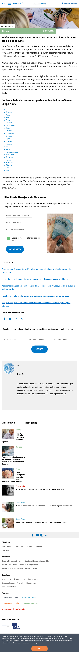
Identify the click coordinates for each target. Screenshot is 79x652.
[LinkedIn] (46, 535)
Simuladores (31, 583)
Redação (20, 374)
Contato (39, 547)
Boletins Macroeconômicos (11, 561)
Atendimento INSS (31, 579)
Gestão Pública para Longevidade (25, 565)
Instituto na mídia (27, 547)
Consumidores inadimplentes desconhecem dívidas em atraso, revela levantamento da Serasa (13, 460)
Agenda (16, 547)
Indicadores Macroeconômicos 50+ (36, 561)
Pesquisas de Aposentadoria (12, 568)
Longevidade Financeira (30, 603)
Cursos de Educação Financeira (13, 583)
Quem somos (6, 547)
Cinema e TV (20, 486)
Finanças (19, 430)
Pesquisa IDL (6, 565)
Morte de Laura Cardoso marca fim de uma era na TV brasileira (40, 489)
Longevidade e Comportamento (13, 609)
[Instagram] (42, 535)
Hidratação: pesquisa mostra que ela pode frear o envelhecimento (41, 522)
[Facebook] (33, 535)
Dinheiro (5, 31)
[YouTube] (37, 535)
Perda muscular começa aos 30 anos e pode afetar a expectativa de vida (44, 506)
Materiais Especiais (9, 587)
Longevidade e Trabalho (10, 603)
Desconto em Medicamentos (12, 579)
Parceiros (5, 550)
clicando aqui (34, 643)
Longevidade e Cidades (10, 597)
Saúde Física (20, 503)
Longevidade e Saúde (28, 597)
